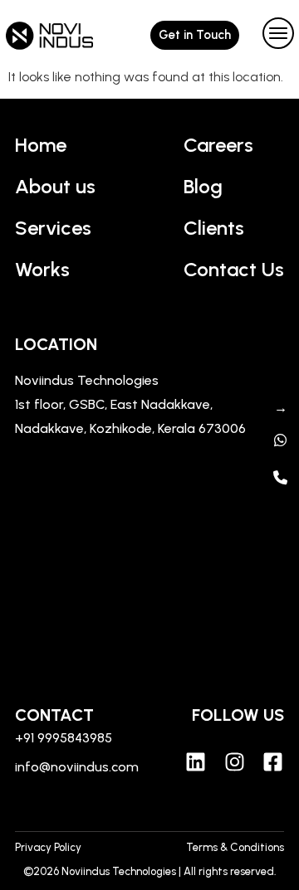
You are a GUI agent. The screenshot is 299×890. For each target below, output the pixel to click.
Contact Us (234, 269)
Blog (203, 186)
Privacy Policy (48, 847)
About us (55, 186)
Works (42, 269)
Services (53, 228)
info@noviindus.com (77, 767)
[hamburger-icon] (274, 35)
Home (40, 145)
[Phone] (280, 477)
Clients (214, 228)
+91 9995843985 (63, 738)
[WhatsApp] (280, 440)
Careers (218, 145)
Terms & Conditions (235, 847)
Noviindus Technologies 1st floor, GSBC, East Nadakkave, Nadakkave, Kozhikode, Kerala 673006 (130, 404)
